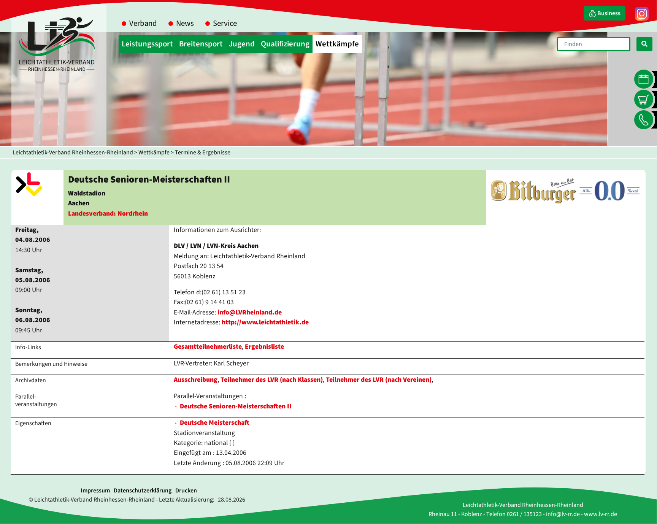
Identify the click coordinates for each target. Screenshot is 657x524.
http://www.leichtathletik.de (265, 322)
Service (225, 23)
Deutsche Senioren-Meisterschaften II (236, 406)
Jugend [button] (242, 43)
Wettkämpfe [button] (337, 43)
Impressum (95, 490)
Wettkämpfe (154, 152)
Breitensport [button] (201, 43)
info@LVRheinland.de (249, 312)
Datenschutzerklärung (142, 490)
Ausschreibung (195, 379)
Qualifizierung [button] (285, 43)
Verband (143, 23)
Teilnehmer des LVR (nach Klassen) (272, 379)
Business (608, 13)
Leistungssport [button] (147, 43)
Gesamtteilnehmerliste (208, 346)
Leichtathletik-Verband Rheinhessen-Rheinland (73, 152)
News (185, 23)
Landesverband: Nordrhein (108, 213)
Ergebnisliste (264, 346)
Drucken (186, 490)
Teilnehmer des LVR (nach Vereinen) (379, 379)
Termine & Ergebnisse (202, 152)
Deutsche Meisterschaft (213, 422)
